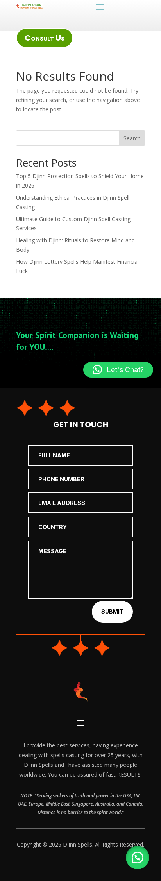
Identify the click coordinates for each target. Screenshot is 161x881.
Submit (112, 611)
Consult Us (44, 37)
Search (132, 138)
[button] (137, 857)
